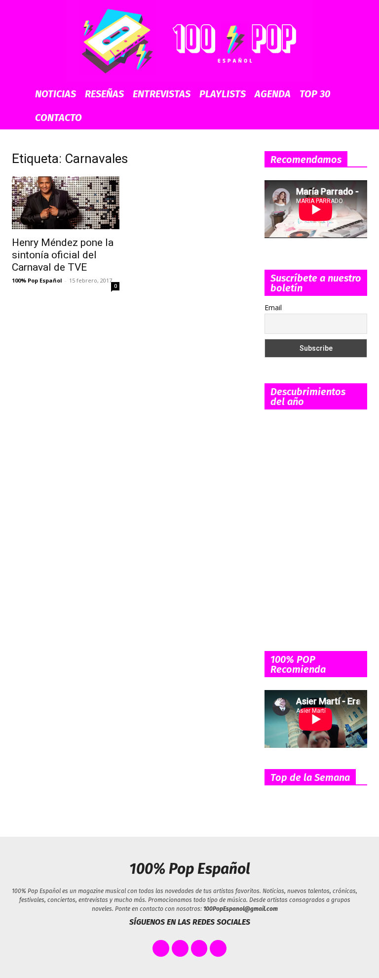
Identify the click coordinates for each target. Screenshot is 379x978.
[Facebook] (160, 948)
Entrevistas (161, 94)
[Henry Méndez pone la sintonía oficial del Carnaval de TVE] (65, 203)
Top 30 (315, 94)
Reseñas (104, 94)
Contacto (58, 117)
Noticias (55, 94)
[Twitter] (180, 948)
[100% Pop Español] (189, 41)
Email (273, 307)
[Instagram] (199, 948)
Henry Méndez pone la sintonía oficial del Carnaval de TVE (63, 255)
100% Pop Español (37, 280)
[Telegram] (218, 948)
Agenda (273, 94)
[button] (360, 94)
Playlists (222, 94)
